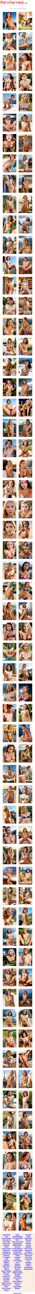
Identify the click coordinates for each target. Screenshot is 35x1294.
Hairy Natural (17, 1281)
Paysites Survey (6, 1280)
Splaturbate (17, 1243)
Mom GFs (6, 1273)
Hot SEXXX (28, 1269)
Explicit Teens (6, 1246)
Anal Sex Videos (17, 1284)
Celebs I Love (6, 1283)
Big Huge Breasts (28, 1239)
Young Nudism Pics (17, 1239)
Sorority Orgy (28, 1235)
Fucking (6, 1278)
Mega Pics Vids (6, 1285)
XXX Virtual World (6, 1289)
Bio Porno (28, 1248)
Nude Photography (17, 1235)
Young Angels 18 (6, 1275)
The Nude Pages (17, 1268)
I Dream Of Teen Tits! (6, 1241)
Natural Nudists (17, 1275)
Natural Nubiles (17, 1265)
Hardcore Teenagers (6, 1251)
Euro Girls (6, 1243)
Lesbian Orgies (18, 1258)
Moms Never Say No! (17, 1246)
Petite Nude (17, 1271)
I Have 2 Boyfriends (28, 1266)
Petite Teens (28, 1254)
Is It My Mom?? (17, 1248)
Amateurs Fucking (28, 1251)
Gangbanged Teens (17, 1254)
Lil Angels (6, 1257)
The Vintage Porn (17, 1261)
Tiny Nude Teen (28, 1260)
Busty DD (17, 1252)
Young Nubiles (28, 1246)
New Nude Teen (6, 1235)
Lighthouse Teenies (6, 1254)
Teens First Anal (17, 1279)
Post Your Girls (17, 1242)
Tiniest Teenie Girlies (6, 1270)
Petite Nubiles (17, 1273)
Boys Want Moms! (17, 1287)
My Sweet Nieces (6, 1266)
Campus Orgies (28, 1263)
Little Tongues (6, 1260)
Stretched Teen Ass (28, 1256)
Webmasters (17, 1293)
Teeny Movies (28, 1242)
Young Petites (17, 1250)
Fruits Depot (6, 1248)
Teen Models (6, 1238)
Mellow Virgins (6, 1263)
